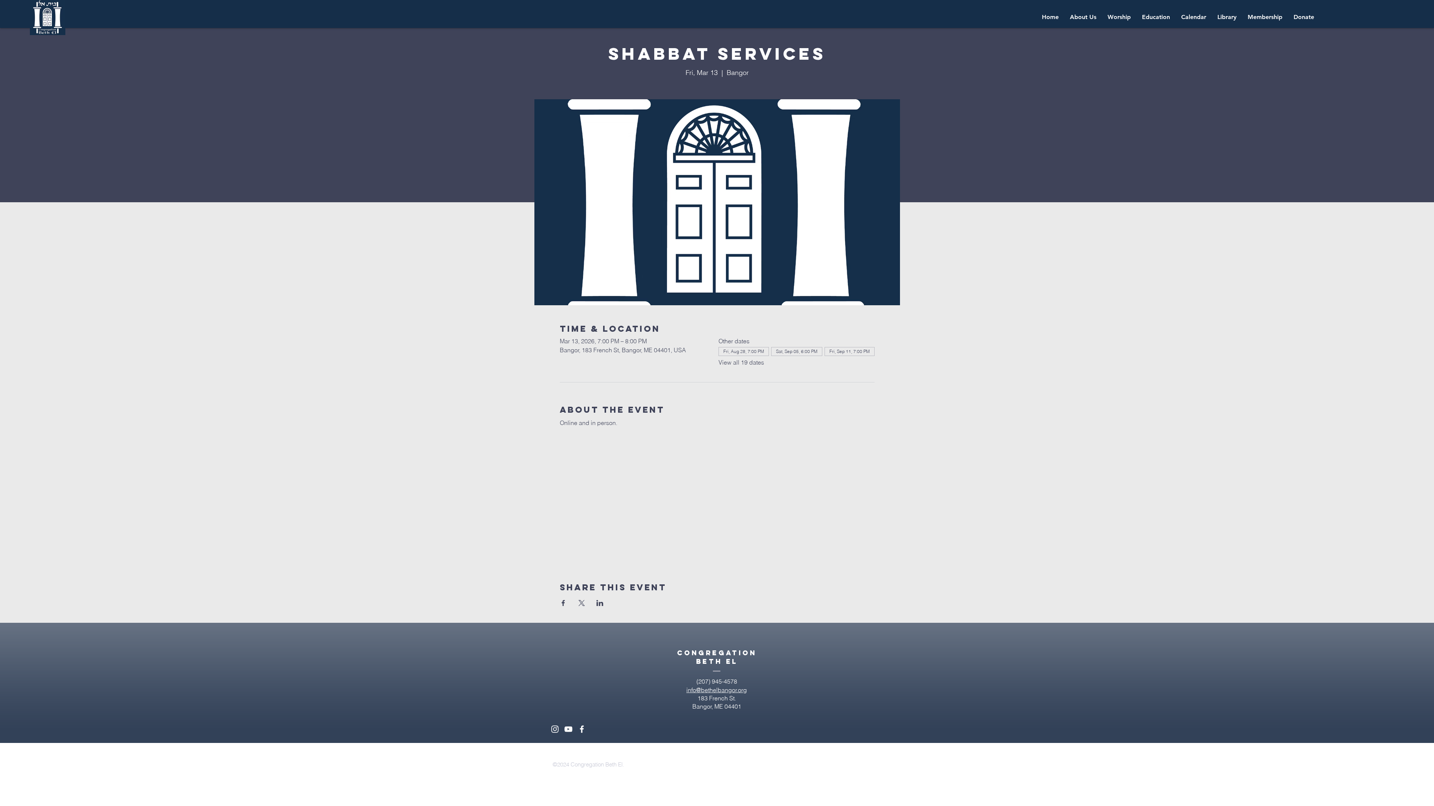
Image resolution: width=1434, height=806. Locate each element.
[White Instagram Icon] (555, 729)
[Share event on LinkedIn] (599, 603)
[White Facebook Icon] (582, 729)
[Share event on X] (581, 603)
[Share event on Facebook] (563, 603)
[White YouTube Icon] (568, 729)
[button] (1194, 17)
